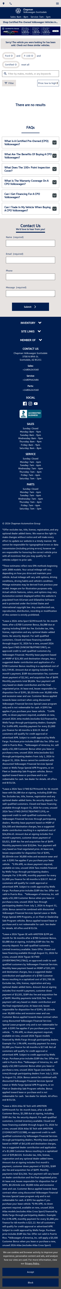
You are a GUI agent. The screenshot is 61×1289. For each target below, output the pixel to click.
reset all (25, 64)
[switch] (57, 3)
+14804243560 (31, 369)
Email (14, 253)
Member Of (28, 340)
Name (14, 237)
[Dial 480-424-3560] (10, 3)
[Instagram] (30, 403)
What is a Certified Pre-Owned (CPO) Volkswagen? (26, 142)
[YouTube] (35, 403)
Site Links (28, 331)
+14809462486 (31, 379)
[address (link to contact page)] (3, 3)
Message (16, 287)
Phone (9, 270)
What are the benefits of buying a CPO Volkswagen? (28, 156)
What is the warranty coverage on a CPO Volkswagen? (26, 182)
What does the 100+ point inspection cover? (27, 169)
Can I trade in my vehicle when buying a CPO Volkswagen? (27, 208)
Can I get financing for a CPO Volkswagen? (22, 195)
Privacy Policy (32, 1263)
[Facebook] (24, 403)
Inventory (28, 322)
